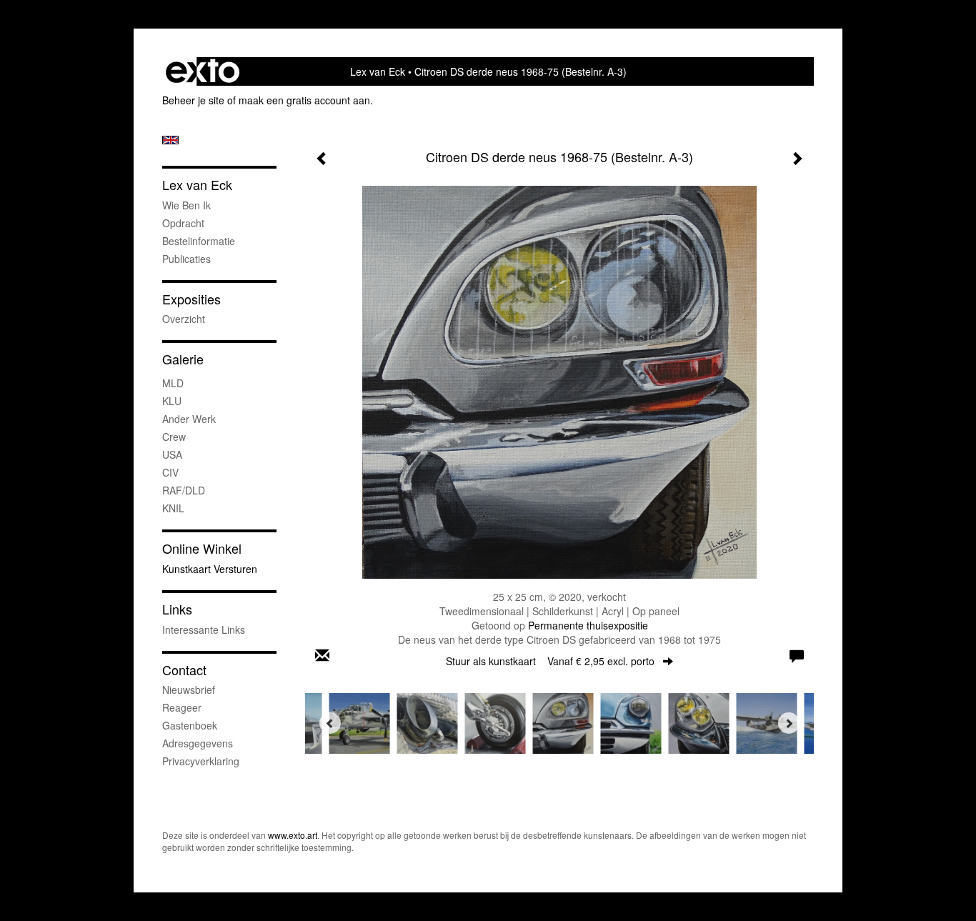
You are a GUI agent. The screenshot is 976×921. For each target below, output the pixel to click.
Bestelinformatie (198, 241)
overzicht (183, 319)
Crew (174, 436)
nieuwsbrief (188, 689)
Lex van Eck (377, 71)
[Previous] (330, 723)
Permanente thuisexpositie (588, 625)
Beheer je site (193, 100)
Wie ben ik (186, 205)
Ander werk (189, 419)
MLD (173, 383)
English (170, 140)
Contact (184, 670)
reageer (181, 707)
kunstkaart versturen (209, 569)
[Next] (789, 723)
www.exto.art (292, 835)
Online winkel (201, 548)
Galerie (183, 359)
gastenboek (189, 725)
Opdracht (183, 223)
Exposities (191, 299)
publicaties (186, 259)
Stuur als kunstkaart (550, 661)
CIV (170, 472)
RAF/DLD (183, 490)
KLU (171, 401)
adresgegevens (197, 743)
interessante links (203, 629)
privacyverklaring (200, 761)
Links (177, 609)
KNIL (173, 508)
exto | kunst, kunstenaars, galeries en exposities (202, 71)
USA (172, 454)
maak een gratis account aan (304, 100)
